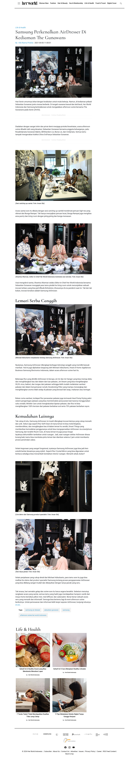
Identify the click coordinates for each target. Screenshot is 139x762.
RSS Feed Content (109, 751)
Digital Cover (112, 3)
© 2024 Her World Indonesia (32, 751)
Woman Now (44, 3)
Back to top (69, 754)
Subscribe (47, 751)
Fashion (53, 3)
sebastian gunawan (51, 610)
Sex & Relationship (76, 3)
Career (99, 751)
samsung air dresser (32, 610)
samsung (66, 610)
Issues (81, 751)
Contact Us (65, 751)
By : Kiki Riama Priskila (24, 43)
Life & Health (89, 3)
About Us (56, 751)
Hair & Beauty (63, 3)
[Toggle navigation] (19, 3)
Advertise (74, 751)
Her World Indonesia (34, 675)
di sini (17, 605)
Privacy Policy (90, 751)
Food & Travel (101, 3)
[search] (120, 3)
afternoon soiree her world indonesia (33, 615)
